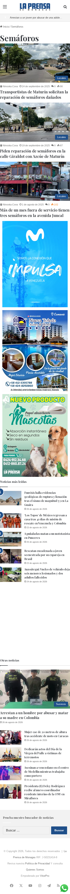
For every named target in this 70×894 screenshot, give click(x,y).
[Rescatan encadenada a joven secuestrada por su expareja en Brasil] (10, 556)
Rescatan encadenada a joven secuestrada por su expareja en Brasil (44, 555)
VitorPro (44, 875)
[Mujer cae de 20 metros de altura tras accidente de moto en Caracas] (10, 737)
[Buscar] (65, 8)
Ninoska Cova (10, 86)
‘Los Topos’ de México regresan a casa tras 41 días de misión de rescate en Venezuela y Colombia (45, 519)
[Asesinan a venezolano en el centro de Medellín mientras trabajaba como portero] (10, 773)
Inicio (5, 26)
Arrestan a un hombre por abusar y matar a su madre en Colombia (34, 715)
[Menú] (5, 8)
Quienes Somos (35, 869)
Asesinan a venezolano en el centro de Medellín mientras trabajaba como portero (46, 772)
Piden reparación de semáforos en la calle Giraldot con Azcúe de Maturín (33, 153)
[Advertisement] (35, 620)
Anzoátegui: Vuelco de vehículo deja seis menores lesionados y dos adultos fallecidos (47, 573)
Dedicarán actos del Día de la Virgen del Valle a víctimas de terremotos (43, 753)
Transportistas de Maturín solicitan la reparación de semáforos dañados (34, 94)
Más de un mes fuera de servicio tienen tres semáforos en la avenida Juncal (34, 212)
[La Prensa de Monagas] (35, 7)
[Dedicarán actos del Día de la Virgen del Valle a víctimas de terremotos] (10, 754)
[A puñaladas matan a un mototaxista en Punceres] (10, 539)
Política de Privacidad (37, 863)
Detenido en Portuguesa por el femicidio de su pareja (39, 17)
